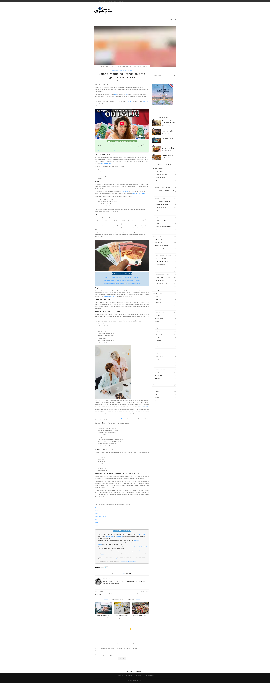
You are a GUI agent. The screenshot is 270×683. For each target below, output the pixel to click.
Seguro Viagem (165, 375)
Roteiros (165, 372)
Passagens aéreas (165, 366)
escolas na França (143, 406)
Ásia (165, 394)
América (165, 391)
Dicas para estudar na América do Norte (165, 191)
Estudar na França (166, 207)
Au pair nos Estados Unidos (166, 226)
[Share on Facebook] (126, 573)
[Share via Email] (130, 573)
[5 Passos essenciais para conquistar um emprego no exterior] (103, 608)
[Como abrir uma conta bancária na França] (156, 140)
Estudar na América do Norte (165, 187)
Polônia (166, 350)
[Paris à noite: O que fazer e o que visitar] (156, 132)
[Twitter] (170, 20)
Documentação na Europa (166, 277)
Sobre (166, 1)
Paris (167, 337)
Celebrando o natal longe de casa (167, 156)
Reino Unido (166, 356)
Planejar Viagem (123, 19)
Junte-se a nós (173, 1)
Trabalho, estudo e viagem (166, 233)
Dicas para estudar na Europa (166, 201)
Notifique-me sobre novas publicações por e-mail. (108, 655)
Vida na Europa (115, 66)
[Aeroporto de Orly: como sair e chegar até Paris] (156, 123)
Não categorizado (164, 290)
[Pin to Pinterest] (129, 573)
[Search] (175, 20)
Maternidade (165, 242)
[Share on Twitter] (127, 573)
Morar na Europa (166, 280)
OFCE (96, 526)
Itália (166, 343)
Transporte (165, 378)
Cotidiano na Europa (166, 271)
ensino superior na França (138, 193)
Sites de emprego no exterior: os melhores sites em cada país (122, 280)
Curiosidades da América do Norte (166, 252)
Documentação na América (166, 255)
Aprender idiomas (165, 171)
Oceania (165, 400)
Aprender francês (166, 177)
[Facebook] (168, 20)
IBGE (127, 94)
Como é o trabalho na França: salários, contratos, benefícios (122, 277)
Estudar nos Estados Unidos (166, 195)
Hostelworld (136, 540)
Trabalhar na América (166, 261)
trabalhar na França (106, 163)
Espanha (166, 328)
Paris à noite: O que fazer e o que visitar (167, 130)
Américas (165, 305)
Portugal (166, 353)
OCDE (96, 522)
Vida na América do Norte (165, 245)
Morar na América (166, 258)
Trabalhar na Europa (126, 66)
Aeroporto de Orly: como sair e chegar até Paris (168, 122)
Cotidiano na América (166, 248)
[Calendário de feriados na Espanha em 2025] (122, 608)
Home (96, 66)
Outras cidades (167, 334)
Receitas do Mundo (134, 19)
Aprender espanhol (166, 174)
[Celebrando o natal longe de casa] (156, 157)
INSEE (115, 94)
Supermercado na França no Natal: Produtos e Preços (112, 1)
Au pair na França (166, 223)
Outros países (166, 229)
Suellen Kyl (115, 80)
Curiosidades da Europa (166, 274)
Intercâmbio (165, 214)
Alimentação (165, 302)
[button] (95, 1)
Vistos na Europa (166, 286)
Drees (96, 513)
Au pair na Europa (166, 220)
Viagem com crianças (165, 381)
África (165, 296)
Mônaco (166, 347)
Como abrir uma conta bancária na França (168, 139)
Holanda (166, 340)
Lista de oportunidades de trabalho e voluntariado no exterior (122, 283)
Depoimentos (165, 239)
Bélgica (166, 324)
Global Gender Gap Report (116, 418)
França (166, 331)
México (166, 315)
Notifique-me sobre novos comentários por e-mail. (108, 652)
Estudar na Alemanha (166, 204)
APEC (96, 507)
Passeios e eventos (165, 369)
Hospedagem (165, 362)
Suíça (166, 359)
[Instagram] (171, 20)
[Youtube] (173, 20)
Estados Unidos (166, 312)
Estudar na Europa (165, 198)
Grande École (126, 191)
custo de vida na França (110, 296)
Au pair (166, 217)
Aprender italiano (166, 184)
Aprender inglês (166, 180)
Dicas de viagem (165, 318)
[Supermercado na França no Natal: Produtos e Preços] (140, 608)
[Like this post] (124, 573)
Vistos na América (166, 264)
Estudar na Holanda (166, 210)
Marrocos (166, 299)
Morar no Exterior (98, 19)
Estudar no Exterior (111, 19)
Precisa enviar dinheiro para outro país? (123, 141)
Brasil (166, 309)
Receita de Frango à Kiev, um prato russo (168, 147)
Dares (96, 510)
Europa (165, 321)
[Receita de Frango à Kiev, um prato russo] (156, 149)
